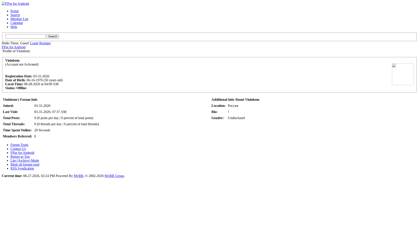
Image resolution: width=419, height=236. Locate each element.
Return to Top (20, 156)
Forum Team (19, 145)
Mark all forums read (24, 164)
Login (34, 43)
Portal (14, 11)
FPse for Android (14, 47)
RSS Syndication (22, 168)
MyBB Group (114, 176)
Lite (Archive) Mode (24, 160)
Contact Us (18, 149)
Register (45, 43)
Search (15, 15)
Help (13, 27)
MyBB (78, 176)
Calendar (16, 23)
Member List (19, 19)
